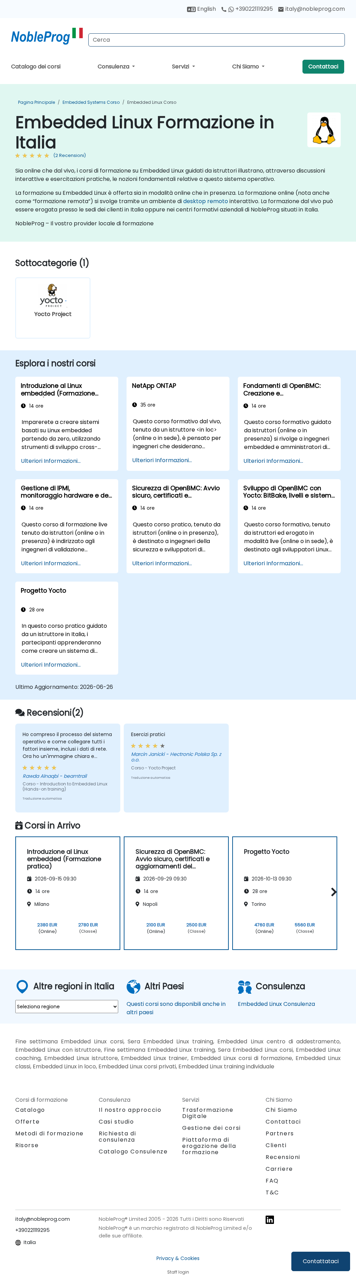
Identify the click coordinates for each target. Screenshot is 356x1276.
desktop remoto (205, 201)
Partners (280, 1133)
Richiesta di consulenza (117, 1137)
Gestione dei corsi (211, 1128)
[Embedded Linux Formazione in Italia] (47, 36)
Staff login (178, 1272)
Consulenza (114, 66)
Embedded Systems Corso (91, 102)
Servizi (181, 66)
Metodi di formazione (49, 1133)
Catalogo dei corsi (35, 66)
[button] (332, 892)
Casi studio (116, 1122)
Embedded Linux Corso (151, 102)
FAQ (272, 1181)
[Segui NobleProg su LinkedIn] (270, 1220)
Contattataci (321, 1261)
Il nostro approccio (130, 1110)
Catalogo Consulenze (133, 1152)
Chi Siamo (246, 66)
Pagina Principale (36, 102)
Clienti (276, 1145)
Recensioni (283, 1157)
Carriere (279, 1169)
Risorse (27, 1145)
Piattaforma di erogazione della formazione (209, 1146)
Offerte (27, 1122)
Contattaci (323, 66)
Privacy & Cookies (178, 1258)
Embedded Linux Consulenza (276, 1004)
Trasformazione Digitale (207, 1113)
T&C (272, 1192)
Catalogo (30, 1110)
